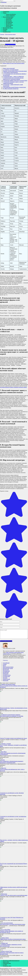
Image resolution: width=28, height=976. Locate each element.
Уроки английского (11, 14)
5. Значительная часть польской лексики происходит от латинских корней (13, 78)
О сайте (5, 964)
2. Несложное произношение (10, 72)
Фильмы (5, 29)
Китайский (9, 23)
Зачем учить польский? (9, 68)
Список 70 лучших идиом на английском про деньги (13, 738)
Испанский (9, 21)
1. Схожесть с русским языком (10, 69)
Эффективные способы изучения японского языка (13, 939)
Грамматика (6, 11)
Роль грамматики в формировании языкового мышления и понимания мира (11, 762)
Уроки (4, 13)
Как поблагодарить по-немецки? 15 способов (11, 716)
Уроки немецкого (10, 15)
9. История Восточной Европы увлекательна (14, 87)
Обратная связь (7, 963)
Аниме (4, 30)
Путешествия (6, 676)
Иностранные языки (8, 17)
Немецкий (8, 19)
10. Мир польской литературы (10, 88)
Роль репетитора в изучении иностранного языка (12, 924)
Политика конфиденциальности (11, 960)
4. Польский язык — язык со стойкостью (13, 76)
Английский (9, 18)
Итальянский (9, 22)
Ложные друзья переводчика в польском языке (15, 71)
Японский (8, 26)
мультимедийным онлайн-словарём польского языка (13, 387)
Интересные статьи (8, 27)
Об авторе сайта (7, 966)
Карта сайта (6, 962)
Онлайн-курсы (7, 31)
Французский (9, 25)
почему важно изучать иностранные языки (13, 63)
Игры (4, 665)
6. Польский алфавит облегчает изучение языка (15, 80)
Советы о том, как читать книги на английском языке (13, 895)
